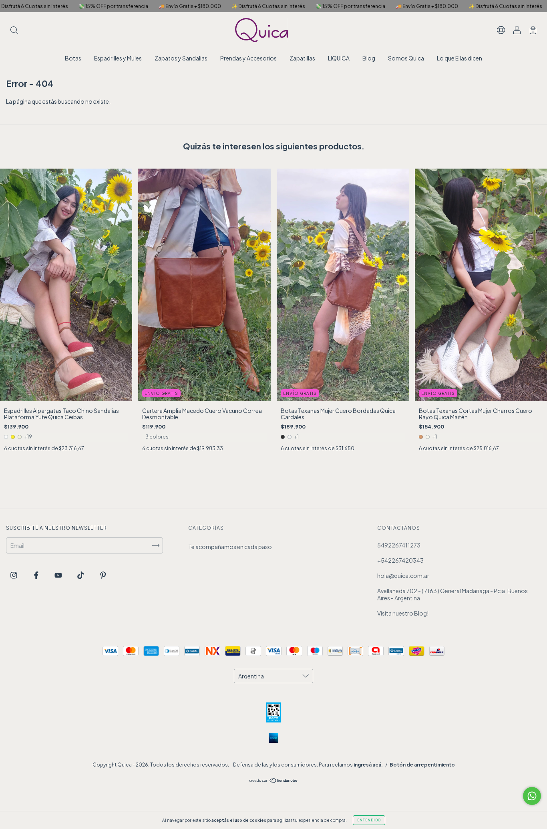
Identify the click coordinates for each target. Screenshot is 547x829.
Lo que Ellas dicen (459, 58)
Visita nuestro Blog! (402, 613)
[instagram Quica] (14, 574)
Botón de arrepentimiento (422, 765)
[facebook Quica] (36, 574)
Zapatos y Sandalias (181, 58)
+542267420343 (400, 560)
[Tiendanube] (274, 781)
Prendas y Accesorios (248, 58)
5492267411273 (398, 545)
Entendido (369, 820)
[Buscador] (14, 30)
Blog (368, 58)
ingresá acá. (368, 765)
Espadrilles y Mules (118, 58)
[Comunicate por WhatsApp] (532, 796)
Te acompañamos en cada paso (230, 546)
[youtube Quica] (58, 574)
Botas (73, 58)
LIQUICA (339, 58)
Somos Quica (406, 58)
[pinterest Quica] (103, 574)
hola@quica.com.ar (403, 575)
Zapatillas (302, 58)
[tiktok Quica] (81, 574)
